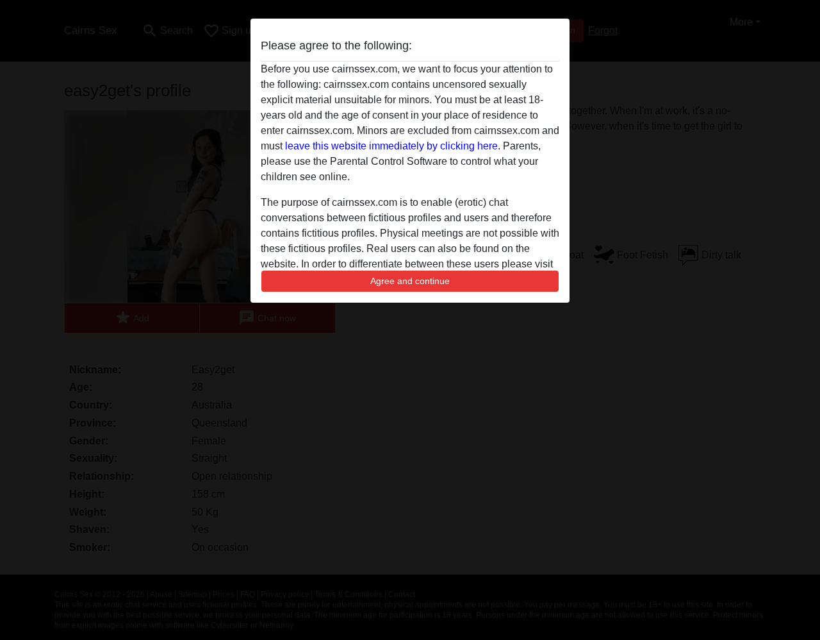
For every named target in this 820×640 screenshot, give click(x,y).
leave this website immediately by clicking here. (392, 145)
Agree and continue (410, 281)
